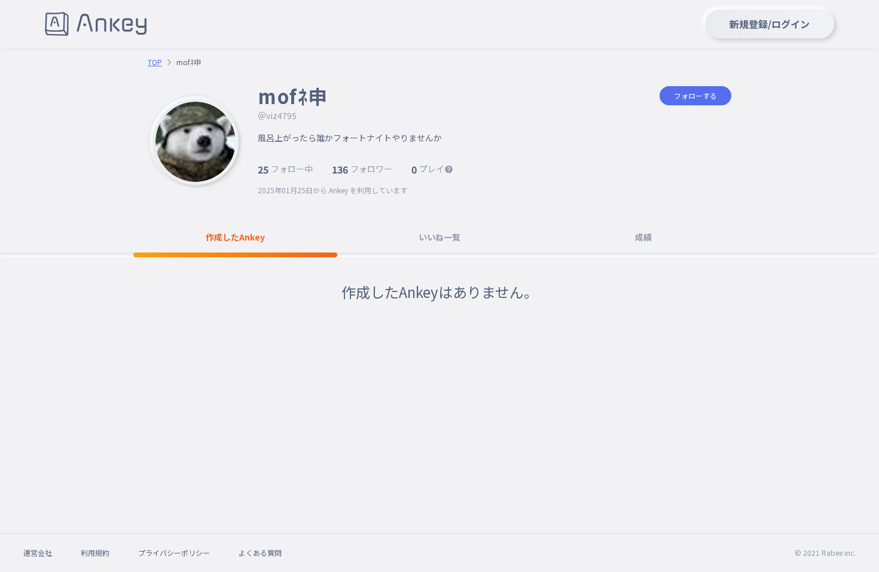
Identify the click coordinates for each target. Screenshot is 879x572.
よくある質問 (260, 552)
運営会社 (37, 552)
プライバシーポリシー (174, 552)
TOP (155, 62)
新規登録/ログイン (770, 24)
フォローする (695, 95)
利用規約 (95, 552)
